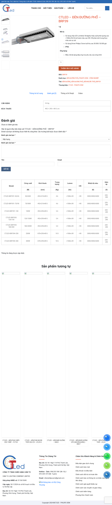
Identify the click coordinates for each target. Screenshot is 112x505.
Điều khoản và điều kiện (84, 471)
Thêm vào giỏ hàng (70, 68)
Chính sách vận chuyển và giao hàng (88, 488)
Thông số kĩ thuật (67, 93)
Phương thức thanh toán (84, 495)
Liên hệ (71, 8)
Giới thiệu (47, 8)
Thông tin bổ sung (36, 93)
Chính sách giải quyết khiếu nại (86, 484)
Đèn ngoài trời (89, 81)
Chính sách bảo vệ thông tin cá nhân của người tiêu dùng (92, 479)
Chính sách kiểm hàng (83, 491)
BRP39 (98, 81)
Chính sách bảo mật (83, 467)
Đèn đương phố (77, 81)
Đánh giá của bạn (8, 135)
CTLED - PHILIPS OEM (75, 85)
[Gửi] (107, 8)
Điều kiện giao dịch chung (85, 463)
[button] (53, 38)
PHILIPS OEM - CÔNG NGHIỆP (89, 78)
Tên (2, 160)
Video (80, 93)
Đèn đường (66, 81)
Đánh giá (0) (51, 93)
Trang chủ (36, 8)
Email (60, 160)
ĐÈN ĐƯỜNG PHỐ (72, 78)
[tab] (36, 93)
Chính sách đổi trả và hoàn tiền (87, 474)
